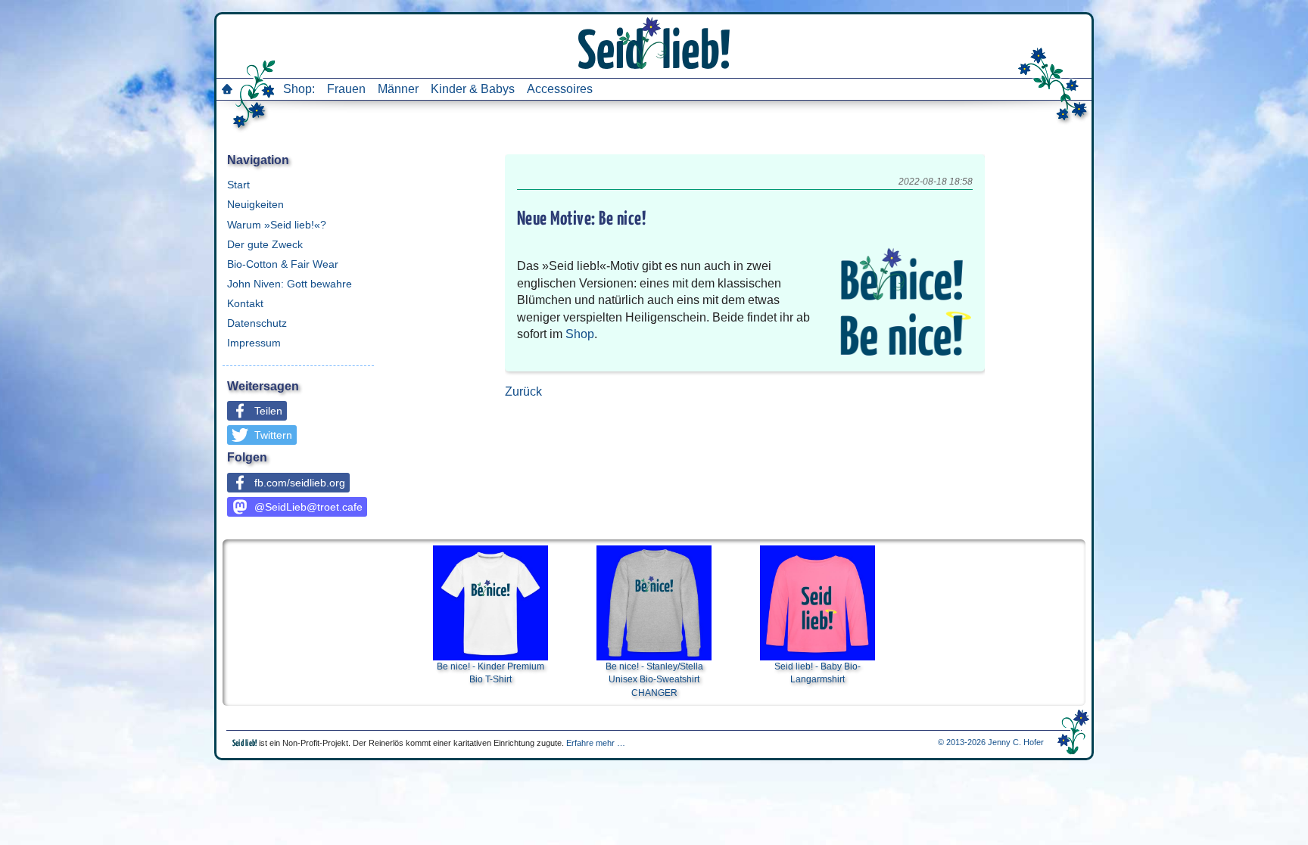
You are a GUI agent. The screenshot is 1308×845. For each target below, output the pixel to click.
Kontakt (245, 303)
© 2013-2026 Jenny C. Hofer (991, 742)
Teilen (268, 411)
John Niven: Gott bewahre (289, 284)
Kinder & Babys (473, 88)
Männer (398, 88)
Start (238, 185)
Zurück (523, 391)
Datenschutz (257, 323)
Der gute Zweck (265, 244)
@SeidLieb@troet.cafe (308, 507)
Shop (579, 334)
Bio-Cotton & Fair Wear (282, 264)
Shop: (299, 88)
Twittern (273, 435)
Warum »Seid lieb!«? (276, 225)
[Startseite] (227, 89)
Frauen (346, 88)
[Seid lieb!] (654, 41)
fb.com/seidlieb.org (299, 483)
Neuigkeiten (255, 204)
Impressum (254, 343)
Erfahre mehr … (595, 742)
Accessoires (560, 88)
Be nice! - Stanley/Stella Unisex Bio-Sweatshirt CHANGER (654, 679)
